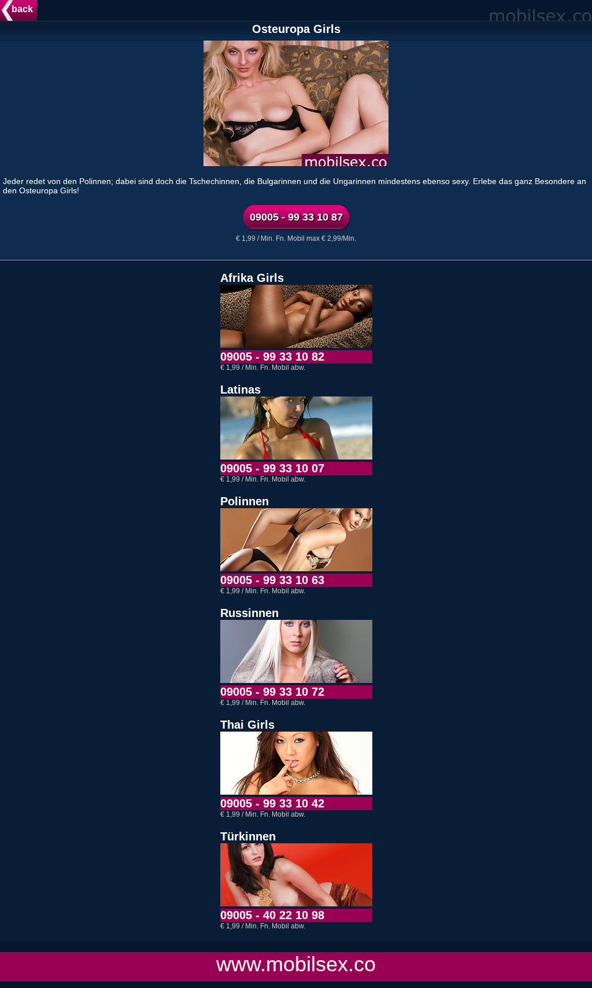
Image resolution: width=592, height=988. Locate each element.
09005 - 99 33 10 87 (296, 217)
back (22, 9)
